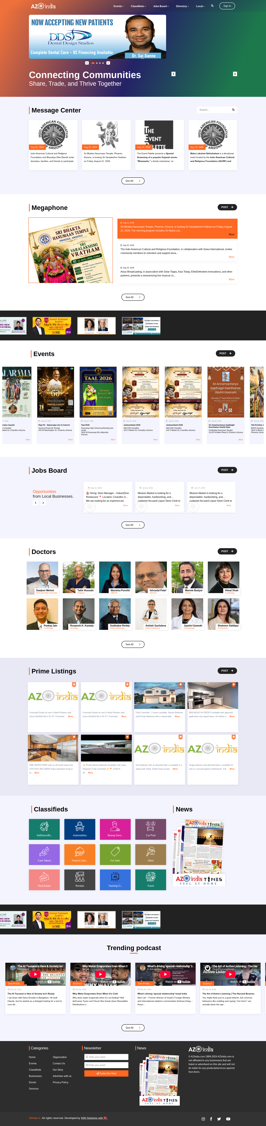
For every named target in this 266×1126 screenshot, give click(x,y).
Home (32, 1057)
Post (225, 207)
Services (33, 1088)
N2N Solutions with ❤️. (94, 1118)
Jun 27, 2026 (199, 488)
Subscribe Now (107, 1073)
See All (129, 181)
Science (77, 983)
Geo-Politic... (15, 983)
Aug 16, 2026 (96, 488)
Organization (60, 1057)
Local (199, 6)
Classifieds (137, 6)
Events (118, 6)
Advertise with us (62, 1076)
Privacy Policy (60, 1082)
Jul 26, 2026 (148, 488)
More (231, 234)
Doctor (32, 1082)
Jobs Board (160, 6)
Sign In (227, 6)
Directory (181, 6)
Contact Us (59, 1063)
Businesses (35, 1076)
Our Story (58, 1069)
